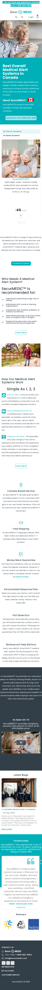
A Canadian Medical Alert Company (18, 809)
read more (7, 829)
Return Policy (22, 577)
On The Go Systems (12, 131)
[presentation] (39, 781)
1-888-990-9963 (24, 955)
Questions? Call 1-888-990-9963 (21, 118)
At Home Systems (11, 135)
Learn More (21, 332)
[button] (40, 857)
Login (30, 17)
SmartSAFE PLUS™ (21, 179)
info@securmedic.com (16, 958)
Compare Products (21, 263)
